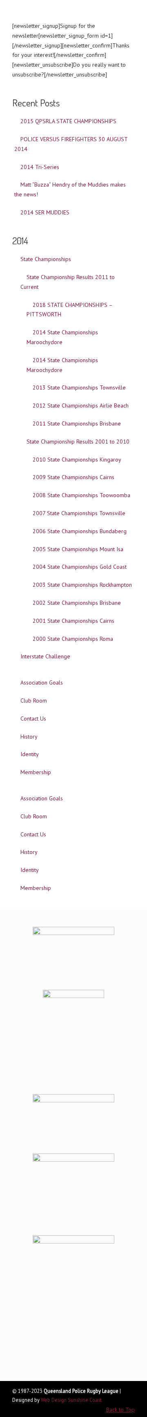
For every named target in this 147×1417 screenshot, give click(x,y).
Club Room (33, 700)
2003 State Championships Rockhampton (82, 584)
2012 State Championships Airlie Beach (81, 405)
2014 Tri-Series (39, 167)
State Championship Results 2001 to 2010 (78, 441)
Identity (29, 754)
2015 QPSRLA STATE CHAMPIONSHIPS (68, 121)
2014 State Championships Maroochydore (62, 337)
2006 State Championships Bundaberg (80, 531)
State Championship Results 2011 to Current (67, 282)
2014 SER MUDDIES (44, 212)
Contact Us (33, 718)
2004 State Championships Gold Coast (80, 566)
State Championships (45, 259)
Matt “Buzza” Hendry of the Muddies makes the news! (70, 189)
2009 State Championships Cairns (73, 477)
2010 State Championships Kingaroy (77, 459)
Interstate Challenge (45, 656)
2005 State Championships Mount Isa (78, 549)
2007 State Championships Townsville (79, 513)
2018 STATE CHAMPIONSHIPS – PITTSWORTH (70, 309)
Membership (35, 772)
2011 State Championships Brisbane (77, 423)
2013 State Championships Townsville (79, 387)
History (29, 736)
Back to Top (120, 1409)
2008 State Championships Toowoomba (81, 495)
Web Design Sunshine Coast (71, 1400)
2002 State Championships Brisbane (77, 602)
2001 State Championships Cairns (73, 620)
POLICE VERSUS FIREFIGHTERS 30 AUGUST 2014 (71, 144)
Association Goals (41, 682)
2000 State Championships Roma (73, 638)
